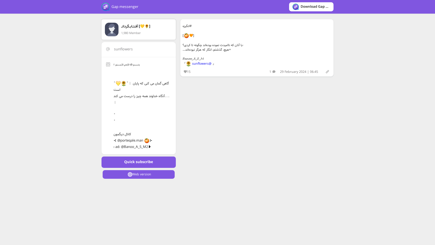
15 (189, 72)
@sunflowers (202, 63)
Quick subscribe (138, 162)
